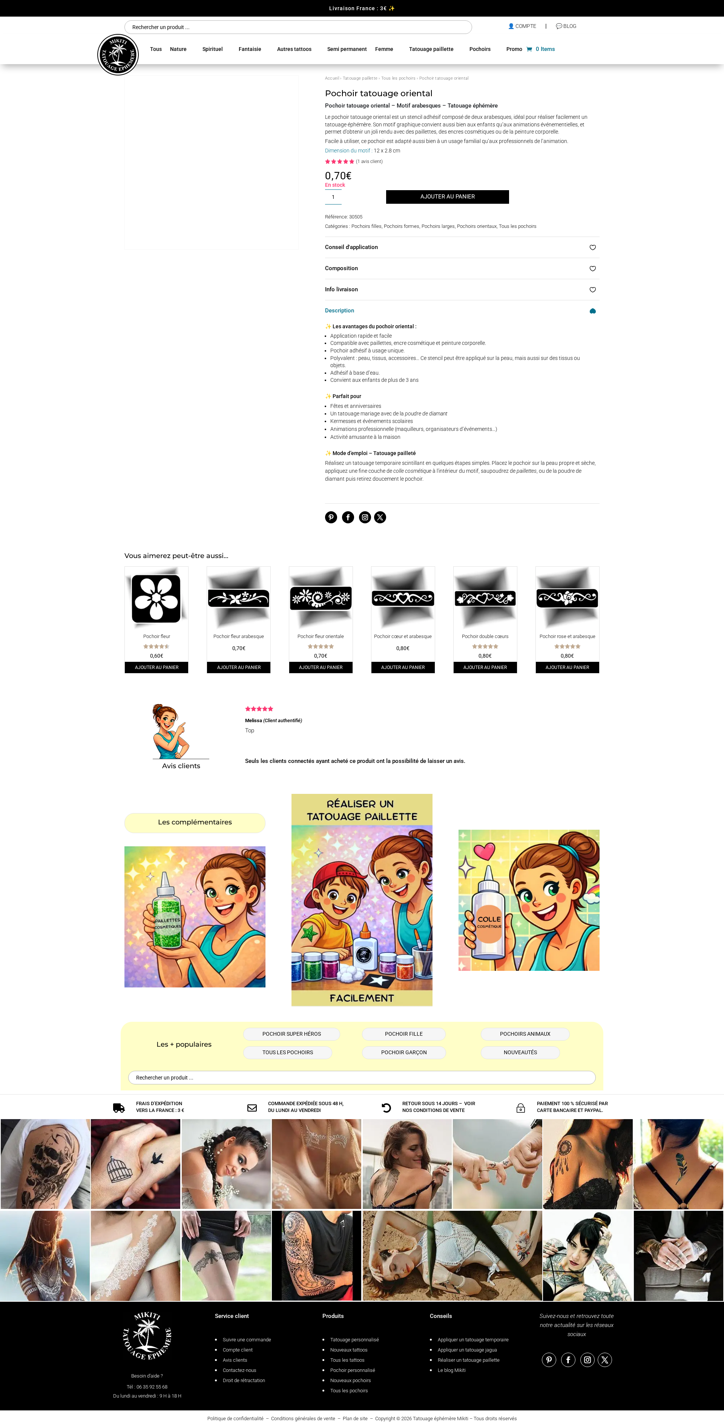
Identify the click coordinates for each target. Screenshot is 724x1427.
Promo (514, 49)
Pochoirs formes (401, 226)
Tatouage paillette (431, 49)
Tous (156, 49)
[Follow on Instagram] (365, 517)
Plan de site (355, 1418)
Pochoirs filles (366, 226)
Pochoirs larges (438, 226)
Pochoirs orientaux (477, 226)
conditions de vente (439, 1110)
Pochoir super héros (291, 1034)
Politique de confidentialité (235, 1418)
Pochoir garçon (404, 1052)
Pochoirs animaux (525, 1034)
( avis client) (369, 161)
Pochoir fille (404, 1034)
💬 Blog (566, 26)
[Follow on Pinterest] (331, 517)
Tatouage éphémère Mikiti (440, 1418)
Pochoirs (480, 49)
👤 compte (522, 26)
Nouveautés (520, 1052)
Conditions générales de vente (303, 1418)
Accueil (332, 78)
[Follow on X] (380, 517)
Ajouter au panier (447, 196)
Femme (384, 49)
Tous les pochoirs (398, 78)
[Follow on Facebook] (348, 517)
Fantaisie (250, 49)
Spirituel (212, 49)
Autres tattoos (294, 49)
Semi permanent (347, 49)
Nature (178, 49)
